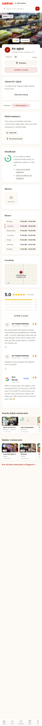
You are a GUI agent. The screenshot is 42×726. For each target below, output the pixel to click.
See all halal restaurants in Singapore (18, 464)
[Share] (27, 17)
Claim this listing (21, 95)
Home (5, 16)
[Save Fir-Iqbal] (38, 17)
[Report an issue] (33, 17)
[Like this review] (6, 347)
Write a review (22, 70)
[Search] (37, 9)
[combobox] (20, 8)
